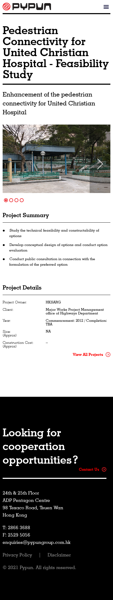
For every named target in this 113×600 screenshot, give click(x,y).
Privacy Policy (18, 555)
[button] (106, 6)
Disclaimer (59, 555)
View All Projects (88, 354)
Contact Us (89, 469)
